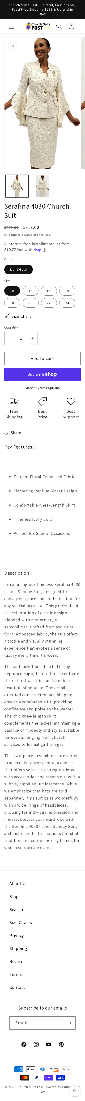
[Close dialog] (80, 527)
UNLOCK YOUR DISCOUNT (22, 566)
